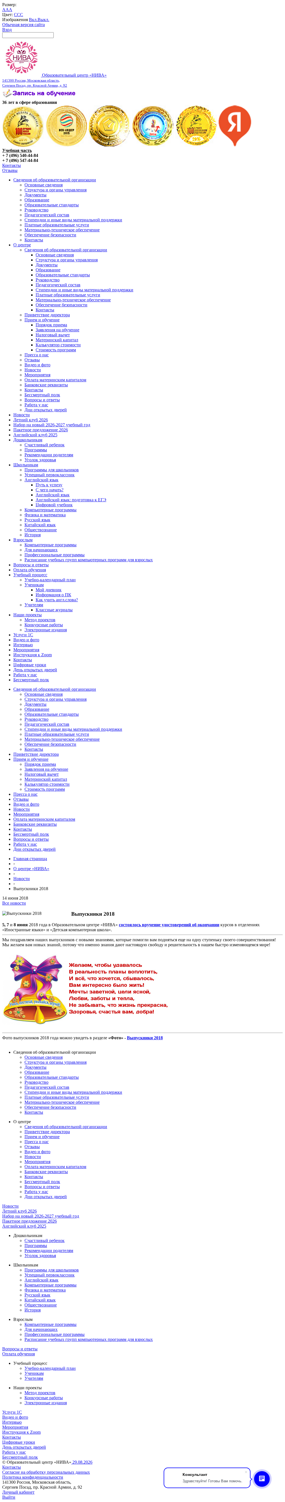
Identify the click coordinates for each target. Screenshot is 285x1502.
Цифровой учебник (54, 504)
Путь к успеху (49, 484)
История (32, 534)
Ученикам (34, 584)
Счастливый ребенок (44, 444)
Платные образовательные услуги (56, 224)
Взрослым (23, 539)
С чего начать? (49, 489)
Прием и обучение (42, 319)
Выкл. (43, 19)
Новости (32, 369)
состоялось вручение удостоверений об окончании (169, 924)
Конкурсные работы (43, 624)
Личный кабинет (18, 1492)
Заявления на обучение (57, 329)
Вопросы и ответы (42, 399)
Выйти (8, 1497)
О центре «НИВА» (31, 868)
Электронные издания (45, 629)
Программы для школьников (51, 469)
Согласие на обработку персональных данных (46, 1472)
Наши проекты (27, 614)
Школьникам (25, 464)
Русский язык (37, 519)
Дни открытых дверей (45, 409)
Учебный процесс (30, 574)
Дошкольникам (27, 439)
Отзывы (10, 170)
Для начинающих (41, 549)
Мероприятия (37, 374)
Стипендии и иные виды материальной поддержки (73, 219)
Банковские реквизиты (46, 384)
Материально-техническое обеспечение (62, 229)
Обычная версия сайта (23, 24)
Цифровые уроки (29, 664)
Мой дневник (49, 589)
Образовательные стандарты (51, 204)
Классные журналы (54, 609)
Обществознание (40, 529)
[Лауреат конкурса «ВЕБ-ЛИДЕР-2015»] (66, 145)
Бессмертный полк (42, 394)
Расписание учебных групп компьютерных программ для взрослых (88, 559)
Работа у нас (36, 404)
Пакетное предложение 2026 (40, 429)
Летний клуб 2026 (30, 419)
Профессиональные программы (54, 554)
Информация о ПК (53, 594)
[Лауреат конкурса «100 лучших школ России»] (23, 145)
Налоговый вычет (53, 334)
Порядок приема (51, 324)
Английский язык (41, 479)
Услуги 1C (23, 634)
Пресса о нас (36, 354)
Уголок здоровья (40, 459)
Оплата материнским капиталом (55, 379)
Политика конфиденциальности (32, 1477)
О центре (22, 244)
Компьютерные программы (50, 509)
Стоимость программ (56, 349)
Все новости (14, 903)
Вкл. (33, 19)
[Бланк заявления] (39, 97)
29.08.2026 (81, 1462)
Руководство (36, 209)
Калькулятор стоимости (58, 344)
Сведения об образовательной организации (54, 179)
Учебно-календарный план (50, 579)
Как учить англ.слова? (57, 599)
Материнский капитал (57, 339)
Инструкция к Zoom (32, 654)
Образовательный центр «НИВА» (54, 80)
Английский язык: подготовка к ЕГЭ (71, 499)
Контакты (11, 165)
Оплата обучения (29, 569)
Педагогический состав (46, 214)
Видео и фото (37, 364)
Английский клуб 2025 (35, 434)
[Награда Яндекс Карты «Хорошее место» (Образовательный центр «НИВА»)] (235, 145)
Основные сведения (43, 184)
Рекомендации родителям (48, 454)
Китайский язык (40, 524)
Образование (36, 199)
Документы (35, 194)
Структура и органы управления (55, 189)
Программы (35, 449)
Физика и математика (45, 514)
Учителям (33, 604)
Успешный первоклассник (49, 474)
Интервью (23, 644)
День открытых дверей (35, 669)
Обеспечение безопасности (50, 234)
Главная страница (30, 858)
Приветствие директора (47, 314)
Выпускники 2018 (145, 1037)
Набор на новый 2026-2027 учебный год (51, 424)
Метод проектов (39, 619)
